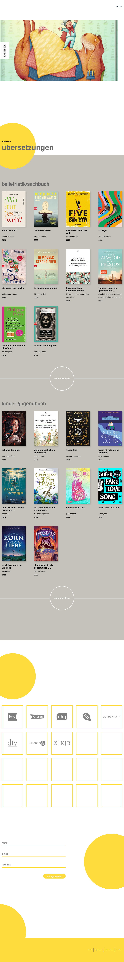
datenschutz (109, 950)
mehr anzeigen (62, 378)
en (121, 6)
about (90, 950)
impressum (98, 950)
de (117, 6)
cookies (119, 950)
